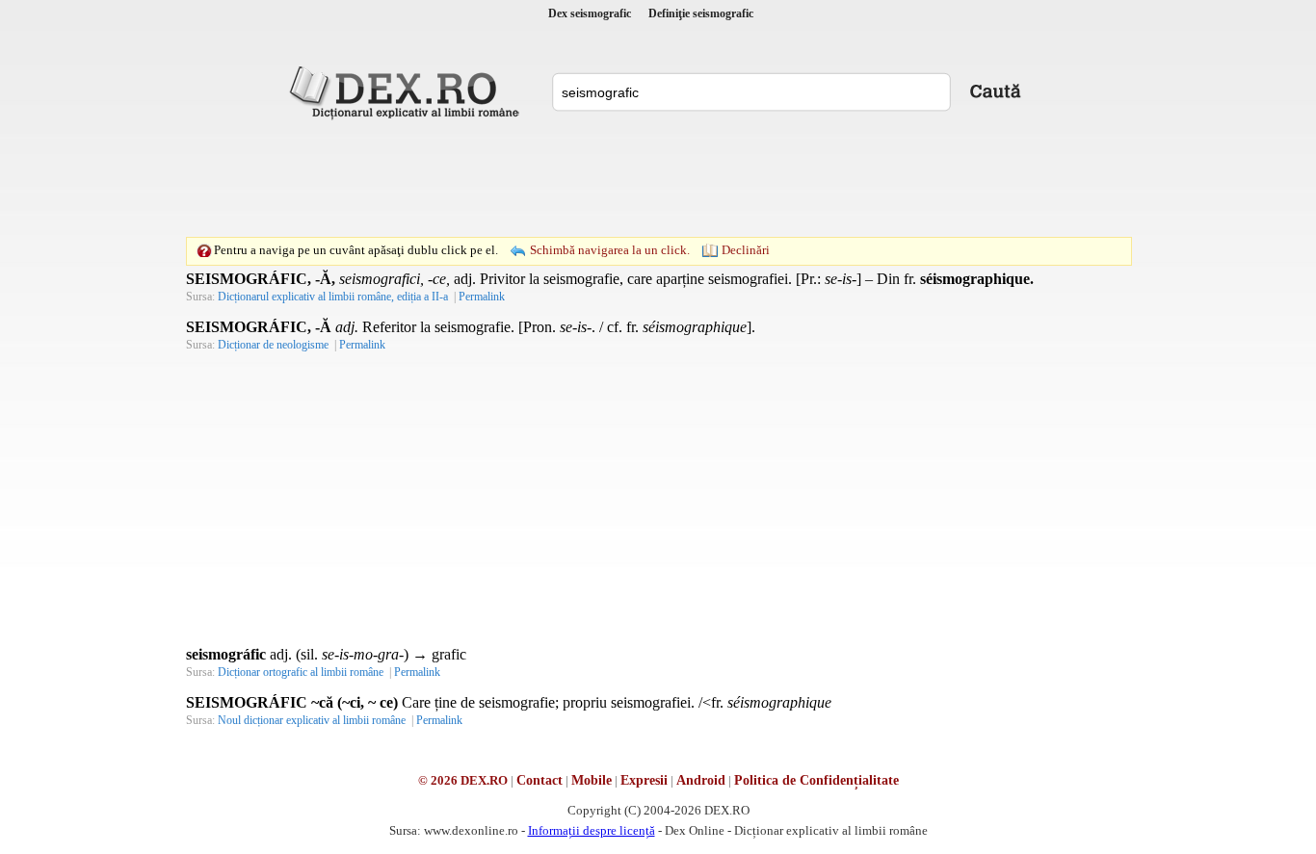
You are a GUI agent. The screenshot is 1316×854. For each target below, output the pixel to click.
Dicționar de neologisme (273, 344)
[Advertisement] (658, 178)
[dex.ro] (407, 91)
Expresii (644, 780)
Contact (539, 780)
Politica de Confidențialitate (816, 780)
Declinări (746, 250)
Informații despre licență (591, 830)
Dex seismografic (589, 13)
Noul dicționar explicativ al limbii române (312, 720)
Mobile (591, 780)
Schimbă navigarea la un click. (610, 250)
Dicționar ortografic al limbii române (300, 672)
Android (700, 780)
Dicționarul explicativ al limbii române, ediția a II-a (333, 296)
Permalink (482, 296)
